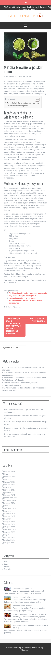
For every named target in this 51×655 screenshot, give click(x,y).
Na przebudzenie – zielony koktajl (23, 298)
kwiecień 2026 (9, 482)
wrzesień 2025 (10, 500)
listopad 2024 (9, 521)
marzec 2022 (9, 532)
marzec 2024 (9, 524)
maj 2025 (8, 511)
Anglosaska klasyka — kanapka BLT (23, 296)
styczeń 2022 (9, 537)
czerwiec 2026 (10, 477)
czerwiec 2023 (10, 529)
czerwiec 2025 (10, 508)
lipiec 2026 (8, 474)
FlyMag (40, 648)
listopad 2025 (9, 495)
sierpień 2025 (9, 503)
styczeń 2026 (9, 490)
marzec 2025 (9, 516)
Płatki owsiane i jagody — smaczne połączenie (28, 293)
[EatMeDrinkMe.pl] (26, 16)
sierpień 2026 (9, 471)
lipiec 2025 (8, 506)
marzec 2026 (9, 485)
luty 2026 (7, 487)
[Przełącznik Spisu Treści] (36, 99)
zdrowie (18, 307)
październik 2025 (11, 498)
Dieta (6, 562)
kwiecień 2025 (9, 514)
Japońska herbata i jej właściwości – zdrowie (23, 103)
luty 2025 (7, 519)
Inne (6, 564)
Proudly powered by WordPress (18, 648)
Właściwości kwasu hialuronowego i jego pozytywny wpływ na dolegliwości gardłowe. (13, 326)
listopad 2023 (9, 527)
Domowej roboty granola (22, 588)
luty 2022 (7, 535)
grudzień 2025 (9, 493)
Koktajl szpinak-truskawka (23, 597)
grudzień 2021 (9, 540)
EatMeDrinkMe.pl (26, 76)
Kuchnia (8, 307)
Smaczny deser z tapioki (22, 606)
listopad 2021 (9, 543)
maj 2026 (8, 479)
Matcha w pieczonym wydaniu (17, 106)
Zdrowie (7, 569)
